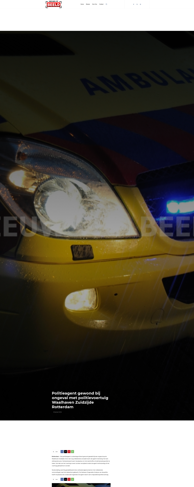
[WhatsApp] (72, 451)
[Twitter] (137, 4)
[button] (106, 4)
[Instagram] (140, 4)
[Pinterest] (69, 451)
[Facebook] (133, 4)
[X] (65, 451)
